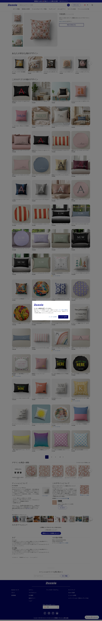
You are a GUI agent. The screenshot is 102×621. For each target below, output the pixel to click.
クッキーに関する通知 (62, 309)
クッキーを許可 (63, 317)
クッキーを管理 (53, 317)
